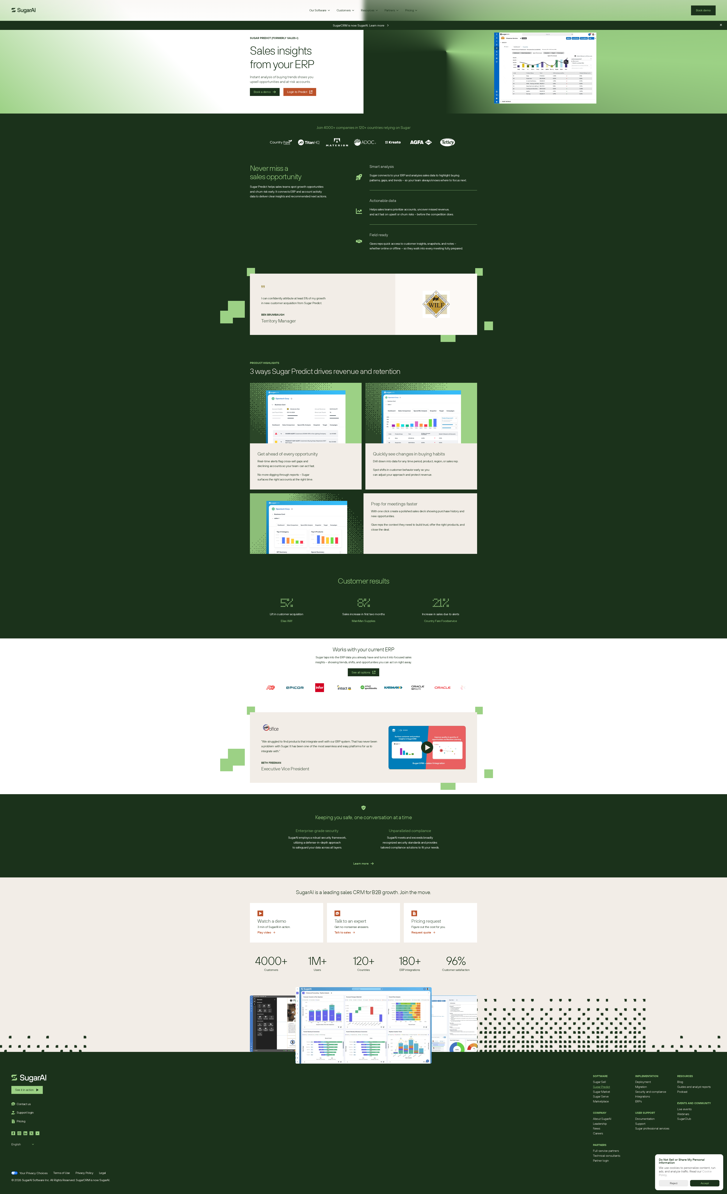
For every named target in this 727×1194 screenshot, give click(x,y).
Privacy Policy (84, 1173)
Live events (684, 1109)
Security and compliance (650, 1092)
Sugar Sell (599, 1082)
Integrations (642, 1096)
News (596, 1128)
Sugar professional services (652, 1128)
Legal (102, 1173)
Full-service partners (606, 1151)
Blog (680, 1082)
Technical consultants (606, 1155)
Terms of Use (61, 1173)
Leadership (600, 1124)
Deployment (643, 1082)
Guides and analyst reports (694, 1087)
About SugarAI (602, 1119)
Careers (598, 1133)
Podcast (682, 1092)
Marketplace (601, 1101)
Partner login (601, 1160)
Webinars (683, 1114)
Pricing (21, 1121)
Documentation (645, 1119)
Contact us (24, 1104)
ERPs (638, 1101)
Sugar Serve (600, 1096)
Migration (641, 1087)
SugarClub (684, 1119)
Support (640, 1124)
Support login (25, 1112)
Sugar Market (601, 1092)
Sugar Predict (601, 1087)
